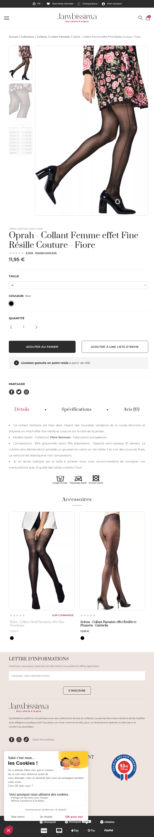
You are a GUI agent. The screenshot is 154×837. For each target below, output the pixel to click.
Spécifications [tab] (77, 409)
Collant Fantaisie (60, 36)
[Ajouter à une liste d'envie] (70, 516)
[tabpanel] (77, 453)
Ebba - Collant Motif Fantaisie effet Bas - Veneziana (38, 623)
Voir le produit (42, 600)
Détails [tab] (21, 409)
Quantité (16, 318)
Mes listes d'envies (62, 3)
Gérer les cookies (43, 739)
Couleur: (20, 296)
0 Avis (29, 252)
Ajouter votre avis (46, 252)
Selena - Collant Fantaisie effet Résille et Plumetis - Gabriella (108, 623)
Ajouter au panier (42, 347)
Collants (42, 36)
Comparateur (90, 3)
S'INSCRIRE (77, 690)
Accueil (13, 36)
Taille (14, 276)
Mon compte (114, 3)
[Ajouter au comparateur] (70, 523)
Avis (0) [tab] (132, 409)
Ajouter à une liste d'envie (115, 347)
